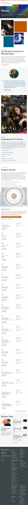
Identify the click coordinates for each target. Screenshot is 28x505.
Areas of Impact (22, 464)
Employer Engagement (23, 493)
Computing (13, 466)
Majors (21, 457)
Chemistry (13, 463)
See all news (15, 442)
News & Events (14, 496)
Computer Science (14, 464)
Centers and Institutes (23, 463)
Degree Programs (22, 456)
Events (12, 499)
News (12, 498)
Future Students (22, 498)
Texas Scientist (14, 501)
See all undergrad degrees (20, 411)
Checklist (17, 234)
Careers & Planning (14, 490)
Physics (13, 482)
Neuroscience (13, 479)
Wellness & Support (14, 493)
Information (13, 472)
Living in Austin (14, 491)
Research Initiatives (22, 461)
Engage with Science (23, 487)
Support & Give (22, 491)
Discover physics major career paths (7, 158)
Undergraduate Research (23, 466)
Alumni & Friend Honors (23, 490)
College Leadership (14, 455)
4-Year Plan (18, 236)
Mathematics (13, 476)
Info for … (21, 496)
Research (14, 419)
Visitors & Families (22, 503)
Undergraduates (22, 499)
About (12, 449)
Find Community (14, 487)
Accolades (3, 427)
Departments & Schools (8, 5)
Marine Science (14, 475)
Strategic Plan (13, 452)
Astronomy (13, 461)
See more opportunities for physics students (8, 160)
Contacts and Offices (14, 458)
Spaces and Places (14, 456)
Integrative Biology (14, 473)
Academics (3, 5)
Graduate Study (22, 452)
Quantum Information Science (13, 214)
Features (14, 434)
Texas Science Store (22, 494)
